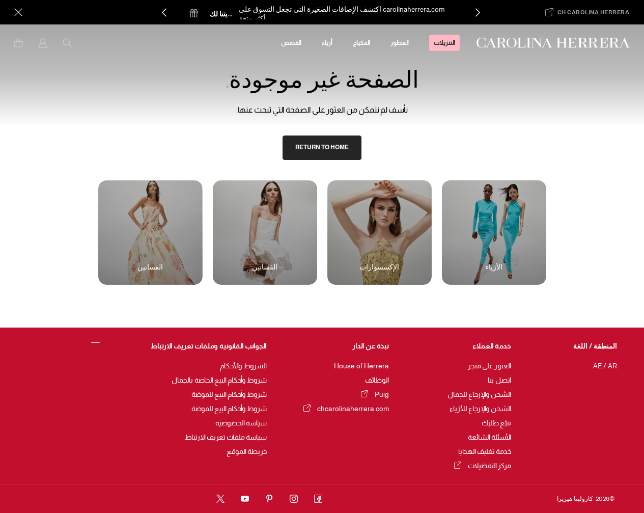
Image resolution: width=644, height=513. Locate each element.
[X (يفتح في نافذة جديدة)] (220, 499)
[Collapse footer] (96, 343)
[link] (322, 148)
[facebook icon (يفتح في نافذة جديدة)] (318, 499)
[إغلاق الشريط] (18, 12)
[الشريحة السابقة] (164, 12)
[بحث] (67, 43)
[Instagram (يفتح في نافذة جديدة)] (294, 499)
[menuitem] (444, 43)
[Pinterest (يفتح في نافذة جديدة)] (269, 499)
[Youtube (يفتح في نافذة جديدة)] (245, 499)
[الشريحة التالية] (477, 12)
